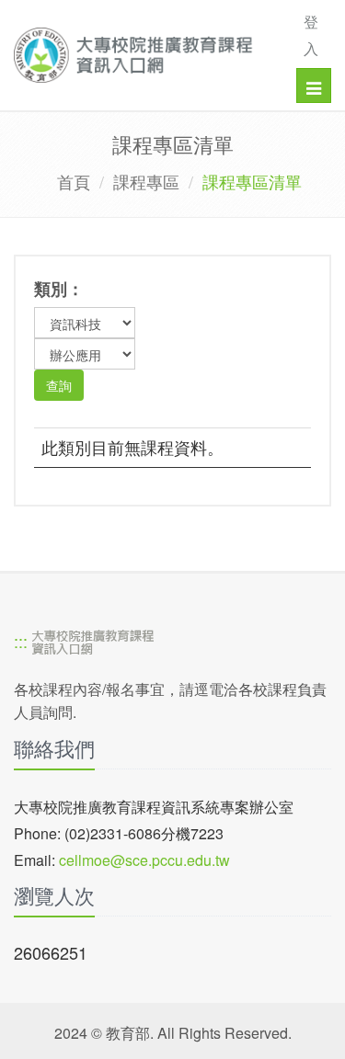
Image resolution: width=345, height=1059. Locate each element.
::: (21, 641)
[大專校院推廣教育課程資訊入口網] (140, 55)
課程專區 (146, 181)
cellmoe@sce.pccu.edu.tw (144, 860)
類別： (59, 289)
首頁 (73, 181)
